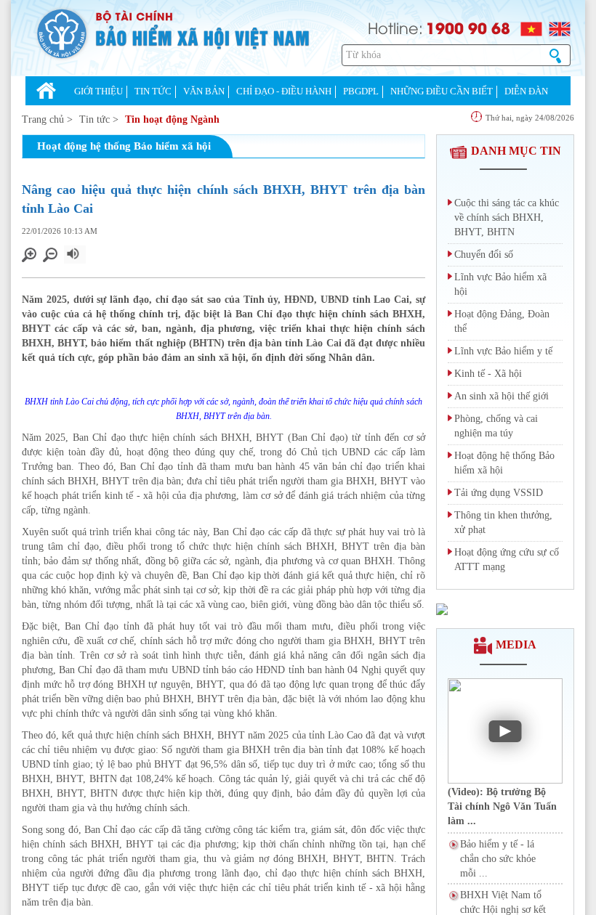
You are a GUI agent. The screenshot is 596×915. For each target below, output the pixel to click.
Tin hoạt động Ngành (172, 119)
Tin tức (94, 119)
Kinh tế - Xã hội (488, 373)
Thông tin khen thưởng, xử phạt (503, 522)
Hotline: (395, 27)
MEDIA (516, 644)
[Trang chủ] (46, 92)
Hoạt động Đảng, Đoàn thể (501, 321)
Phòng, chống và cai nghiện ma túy (496, 426)
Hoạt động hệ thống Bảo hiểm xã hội (504, 463)
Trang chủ (43, 119)
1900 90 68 (468, 27)
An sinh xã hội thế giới (501, 396)
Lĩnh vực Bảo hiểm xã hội (500, 284)
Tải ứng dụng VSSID (498, 492)
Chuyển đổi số (483, 254)
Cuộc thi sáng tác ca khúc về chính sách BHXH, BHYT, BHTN (506, 217)
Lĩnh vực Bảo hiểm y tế (503, 351)
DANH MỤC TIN (516, 151)
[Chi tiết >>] (442, 608)
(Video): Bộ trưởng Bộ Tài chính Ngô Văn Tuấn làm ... (502, 806)
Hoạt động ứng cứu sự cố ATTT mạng (506, 559)
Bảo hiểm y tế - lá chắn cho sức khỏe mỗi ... (498, 859)
